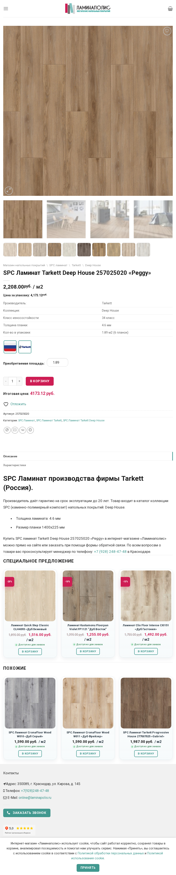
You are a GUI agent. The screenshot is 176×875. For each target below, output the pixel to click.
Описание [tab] (10, 456)
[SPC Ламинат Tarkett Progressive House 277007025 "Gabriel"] (146, 703)
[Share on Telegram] (30, 430)
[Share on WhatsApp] (7, 430)
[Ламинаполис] (88, 9)
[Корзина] (170, 8)
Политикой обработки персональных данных (111, 853)
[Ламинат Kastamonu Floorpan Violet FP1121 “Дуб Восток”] (88, 595)
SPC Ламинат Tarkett (49, 420)
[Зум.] (9, 191)
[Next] (164, 111)
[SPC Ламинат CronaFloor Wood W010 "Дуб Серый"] (30, 703)
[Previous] (12, 111)
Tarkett (76, 265)
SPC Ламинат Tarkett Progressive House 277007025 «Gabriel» (146, 734)
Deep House (93, 265)
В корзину (40, 381)
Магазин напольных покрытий (24, 265)
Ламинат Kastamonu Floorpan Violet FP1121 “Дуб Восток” (87, 627)
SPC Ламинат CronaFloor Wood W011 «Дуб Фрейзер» (88, 734)
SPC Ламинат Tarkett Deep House (84, 420)
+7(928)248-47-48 (35, 791)
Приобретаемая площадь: (24, 363)
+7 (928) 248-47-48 (110, 551)
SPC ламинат (58, 265)
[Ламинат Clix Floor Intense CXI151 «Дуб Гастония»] (146, 595)
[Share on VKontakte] (22, 430)
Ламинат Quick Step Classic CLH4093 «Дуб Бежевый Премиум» (30, 629)
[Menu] (5, 8)
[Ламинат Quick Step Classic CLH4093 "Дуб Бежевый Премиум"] (30, 595)
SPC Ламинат (26, 420)
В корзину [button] (30, 651)
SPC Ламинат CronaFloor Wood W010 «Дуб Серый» (30, 734)
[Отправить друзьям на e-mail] (14, 430)
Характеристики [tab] (14, 465)
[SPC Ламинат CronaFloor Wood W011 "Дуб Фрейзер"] (88, 703)
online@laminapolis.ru (35, 798)
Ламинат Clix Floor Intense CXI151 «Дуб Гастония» (146, 627)
